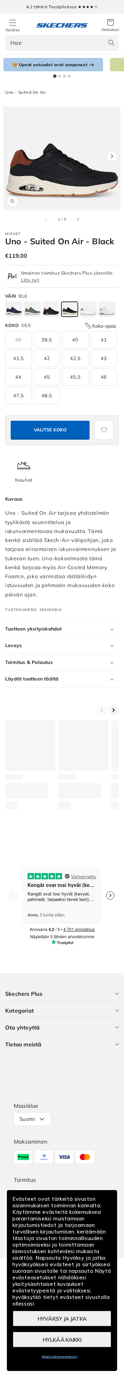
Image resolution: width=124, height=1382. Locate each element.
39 (18, 340)
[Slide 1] (54, 76)
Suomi (27, 1119)
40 (75, 340)
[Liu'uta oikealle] (77, 219)
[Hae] (111, 42)
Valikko (13, 30)
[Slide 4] (69, 76)
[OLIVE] (32, 309)
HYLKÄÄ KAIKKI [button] (62, 1339)
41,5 (18, 358)
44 (18, 377)
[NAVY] (13, 309)
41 (104, 340)
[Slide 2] (59, 76)
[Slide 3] (64, 76)
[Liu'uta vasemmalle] (46, 219)
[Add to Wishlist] (103, 430)
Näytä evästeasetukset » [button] (59, 1356)
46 (104, 377)
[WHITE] (88, 309)
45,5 (75, 377)
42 (47, 358)
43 (104, 358)
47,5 (18, 395)
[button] (110, 25)
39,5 (46, 340)
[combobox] (62, 43)
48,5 (46, 395)
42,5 (75, 358)
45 (47, 377)
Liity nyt (30, 280)
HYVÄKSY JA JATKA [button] (62, 1318)
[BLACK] (51, 309)
